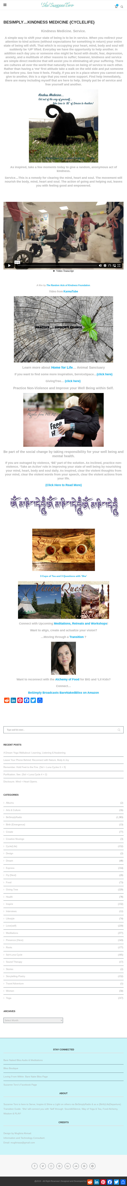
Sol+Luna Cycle (64, 954)
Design (64, 853)
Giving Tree (64, 889)
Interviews (64, 911)
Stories (64, 969)
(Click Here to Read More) (63, 485)
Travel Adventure (64, 983)
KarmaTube (71, 291)
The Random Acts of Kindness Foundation (68, 285)
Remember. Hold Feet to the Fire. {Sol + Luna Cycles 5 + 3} (34, 767)
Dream (64, 860)
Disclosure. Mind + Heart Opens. (20, 781)
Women (64, 990)
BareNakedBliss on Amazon (79, 692)
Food (64, 882)
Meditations (64, 933)
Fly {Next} (64, 875)
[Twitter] (43, 1166)
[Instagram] (51, 1166)
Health (64, 896)
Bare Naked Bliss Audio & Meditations (23, 1060)
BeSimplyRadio (64, 817)
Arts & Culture (64, 810)
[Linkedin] (68, 1166)
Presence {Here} (64, 940)
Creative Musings (64, 839)
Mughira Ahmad (22, 1133)
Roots (64, 947)
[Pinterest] (60, 1166)
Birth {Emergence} (64, 824)
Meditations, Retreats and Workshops (80, 623)
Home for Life (62, 367)
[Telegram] (92, 1166)
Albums (64, 802)
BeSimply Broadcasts (43, 692)
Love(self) (64, 925)
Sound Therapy (64, 961)
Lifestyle (64, 918)
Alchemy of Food (67, 679)
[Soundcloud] (76, 1166)
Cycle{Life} (64, 846)
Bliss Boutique (10, 1068)
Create (64, 831)
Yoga (64, 998)
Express (64, 868)
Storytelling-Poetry (64, 976)
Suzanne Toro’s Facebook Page (20, 1084)
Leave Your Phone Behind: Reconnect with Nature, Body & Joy (36, 760)
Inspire (64, 904)
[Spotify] (84, 1166)
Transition (76, 637)
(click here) (104, 374)
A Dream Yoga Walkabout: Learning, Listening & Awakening (34, 752)
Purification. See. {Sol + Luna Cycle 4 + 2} (25, 774)
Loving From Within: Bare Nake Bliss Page (25, 1076)
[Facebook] (35, 1166)
